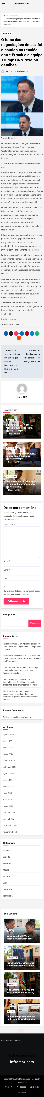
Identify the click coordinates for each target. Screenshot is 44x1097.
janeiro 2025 (8, 819)
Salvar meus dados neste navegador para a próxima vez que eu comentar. (22, 593)
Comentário (9, 524)
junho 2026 (8, 747)
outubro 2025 (9, 760)
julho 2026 (7, 741)
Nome (7, 561)
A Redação (21, 1087)
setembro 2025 (10, 767)
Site (5, 579)
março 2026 (8, 754)
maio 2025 (7, 793)
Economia (7, 850)
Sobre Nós (10, 1087)
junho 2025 (8, 786)
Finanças (7, 863)
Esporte (6, 857)
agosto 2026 (8, 734)
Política (6, 876)
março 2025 (8, 806)
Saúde (6, 883)
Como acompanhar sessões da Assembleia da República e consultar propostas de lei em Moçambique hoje (20, 682)
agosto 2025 (8, 773)
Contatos (22, 1092)
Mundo (6, 870)
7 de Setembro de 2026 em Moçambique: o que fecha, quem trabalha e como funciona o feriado (21, 670)
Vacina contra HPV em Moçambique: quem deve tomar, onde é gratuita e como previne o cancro (22, 646)
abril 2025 (7, 799)
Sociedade (6, 33)
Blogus (35, 1079)
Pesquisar (9, 615)
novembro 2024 (10, 832)
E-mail (7, 570)
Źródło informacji (9, 319)
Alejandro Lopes (16, 431)
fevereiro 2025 (9, 812)
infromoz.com (22, 1062)
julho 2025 (7, 780)
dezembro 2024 (10, 825)
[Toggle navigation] (3, 3)
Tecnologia (8, 896)
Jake (10, 72)
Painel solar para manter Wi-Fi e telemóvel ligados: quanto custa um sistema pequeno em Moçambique (22, 658)
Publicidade (34, 1087)
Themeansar (22, 1082)
